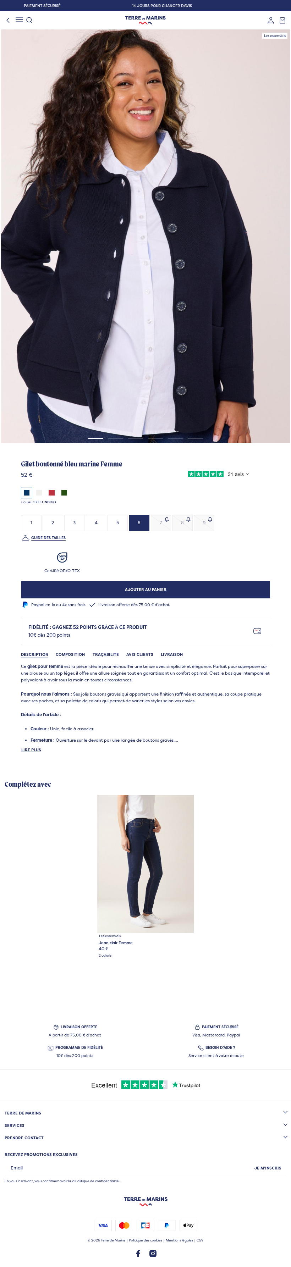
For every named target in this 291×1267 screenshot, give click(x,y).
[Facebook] (138, 1253)
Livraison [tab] (172, 655)
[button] (145, 236)
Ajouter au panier (145, 589)
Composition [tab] (70, 655)
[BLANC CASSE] (39, 492)
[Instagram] (153, 1253)
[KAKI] (64, 492)
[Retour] (8, 20)
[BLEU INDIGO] (26, 492)
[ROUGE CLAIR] (51, 492)
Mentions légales (179, 1240)
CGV (200, 1240)
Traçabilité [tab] (106, 655)
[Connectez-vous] (271, 20)
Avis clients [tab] (139, 655)
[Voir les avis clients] (217, 475)
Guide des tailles (48, 537)
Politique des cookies (145, 1240)
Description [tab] (34, 655)
